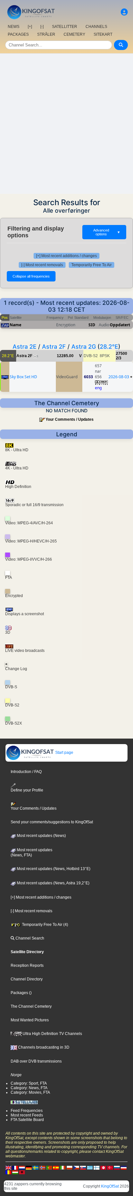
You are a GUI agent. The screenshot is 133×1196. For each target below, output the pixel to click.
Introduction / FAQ (26, 771)
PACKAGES (18, 34)
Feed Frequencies (27, 1110)
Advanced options (106, 232)
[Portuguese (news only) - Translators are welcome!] (49, 1167)
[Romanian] (8, 1172)
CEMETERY (74, 34)
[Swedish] (35, 1167)
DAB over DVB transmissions (36, 1061)
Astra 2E (24, 346)
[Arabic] (103, 1167)
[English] (8, 1167)
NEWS (13, 26)
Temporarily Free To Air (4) (44, 924)
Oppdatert (120, 325)
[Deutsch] (29, 1167)
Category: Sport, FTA (29, 1083)
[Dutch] (22, 1167)
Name (15, 325)
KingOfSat (110, 1186)
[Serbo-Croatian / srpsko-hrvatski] (124, 1167)
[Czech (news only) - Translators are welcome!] (76, 1167)
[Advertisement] (66, 124)
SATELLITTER (64, 26)
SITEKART (103, 34)
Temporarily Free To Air (91, 265)
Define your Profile (27, 790)
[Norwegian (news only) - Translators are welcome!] (42, 1167)
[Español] (56, 1167)
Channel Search (29, 938)
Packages (19, 992)
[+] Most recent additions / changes (66, 256)
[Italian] (63, 1167)
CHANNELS (96, 26)
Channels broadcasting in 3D (43, 1047)
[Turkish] (110, 1167)
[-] (42, 26)
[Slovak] (83, 1167)
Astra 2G (83, 346)
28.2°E (109, 346)
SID (91, 325)
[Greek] (90, 1167)
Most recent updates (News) (41, 835)
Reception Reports (27, 965)
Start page (63, 752)
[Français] (15, 1167)
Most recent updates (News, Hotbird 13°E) (53, 868)
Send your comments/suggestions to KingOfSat (52, 822)
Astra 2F (54, 346)
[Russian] (117, 1167)
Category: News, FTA (29, 1088)
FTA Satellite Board (27, 1119)
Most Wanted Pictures (30, 1020)
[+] (30, 26)
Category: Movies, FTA (30, 1092)
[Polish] (69, 1167)
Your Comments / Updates (70, 419)
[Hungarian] (15, 1172)
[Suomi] (96, 1167)
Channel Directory (27, 979)
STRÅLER (46, 34)
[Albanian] (22, 1172)
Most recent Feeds (27, 1115)
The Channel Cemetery (31, 1006)
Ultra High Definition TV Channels (52, 1033)
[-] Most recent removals (42, 265)
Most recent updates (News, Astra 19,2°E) (52, 883)
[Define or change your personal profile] (124, 12)
